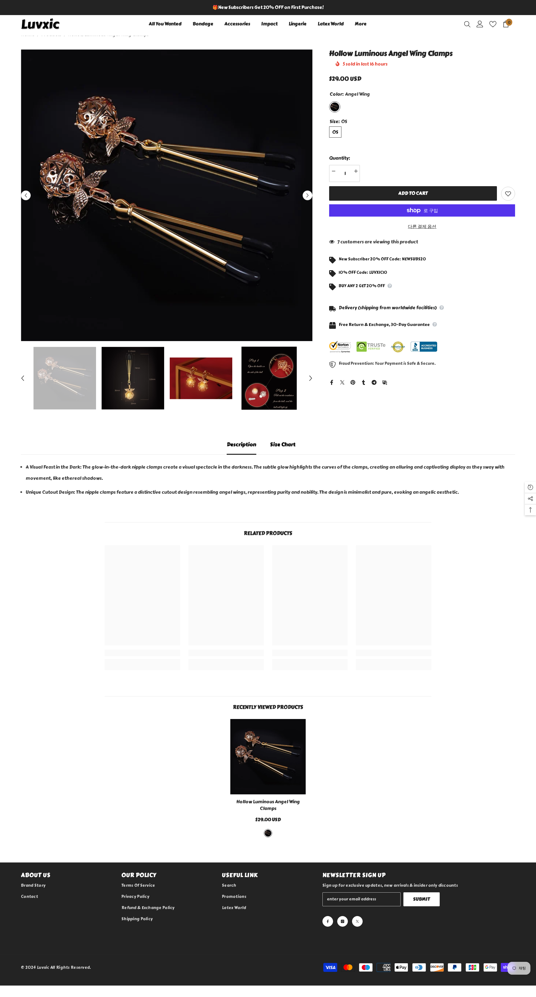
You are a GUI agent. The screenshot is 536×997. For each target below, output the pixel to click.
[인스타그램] (342, 903)
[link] (142, 641)
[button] (26, 195)
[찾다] (467, 24)
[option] (268, 7)
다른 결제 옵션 (422, 227)
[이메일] (384, 382)
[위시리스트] (492, 24)
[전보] (374, 382)
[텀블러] (363, 382)
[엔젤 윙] (268, 815)
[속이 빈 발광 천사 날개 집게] (268, 745)
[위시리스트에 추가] (508, 195)
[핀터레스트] (352, 382)
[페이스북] (331, 382)
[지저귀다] (342, 382)
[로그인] (479, 24)
